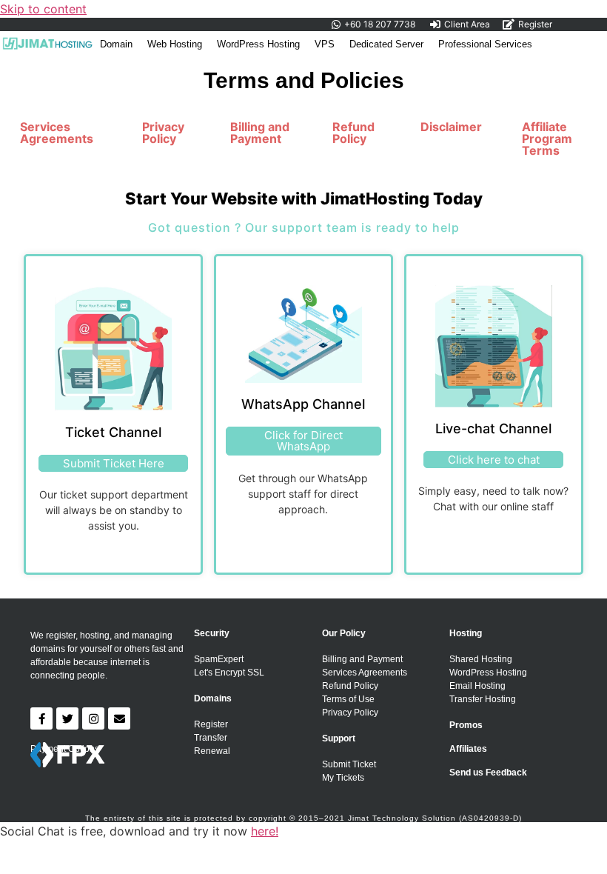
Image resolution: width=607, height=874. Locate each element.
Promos (466, 725)
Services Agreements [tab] (56, 132)
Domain (116, 44)
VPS (325, 44)
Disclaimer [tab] (451, 126)
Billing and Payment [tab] (259, 132)
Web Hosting (174, 44)
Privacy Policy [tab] (163, 132)
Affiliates (468, 749)
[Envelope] (119, 718)
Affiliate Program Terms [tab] (547, 138)
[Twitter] (67, 718)
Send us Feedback (488, 772)
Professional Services (485, 44)
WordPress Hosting (258, 44)
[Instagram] (93, 718)
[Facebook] (41, 718)
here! (264, 831)
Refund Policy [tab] (353, 132)
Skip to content (43, 8)
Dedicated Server (386, 44)
